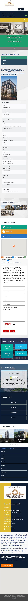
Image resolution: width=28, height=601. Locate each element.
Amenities (8, 236)
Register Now (14, 44)
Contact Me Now (7, 565)
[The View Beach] (21, 436)
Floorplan (13, 402)
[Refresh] (14, 324)
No (5, 309)
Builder (2, 475)
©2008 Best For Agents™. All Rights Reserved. (14, 595)
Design (4, 60)
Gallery (2, 454)
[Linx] (7, 436)
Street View (9, 231)
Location (4, 63)
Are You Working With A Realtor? (10, 307)
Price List (13, 407)
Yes (9, 309)
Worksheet (13, 417)
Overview (4, 57)
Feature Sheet (13, 412)
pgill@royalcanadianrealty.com (13, 510)
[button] (14, 246)
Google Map (9, 227)
